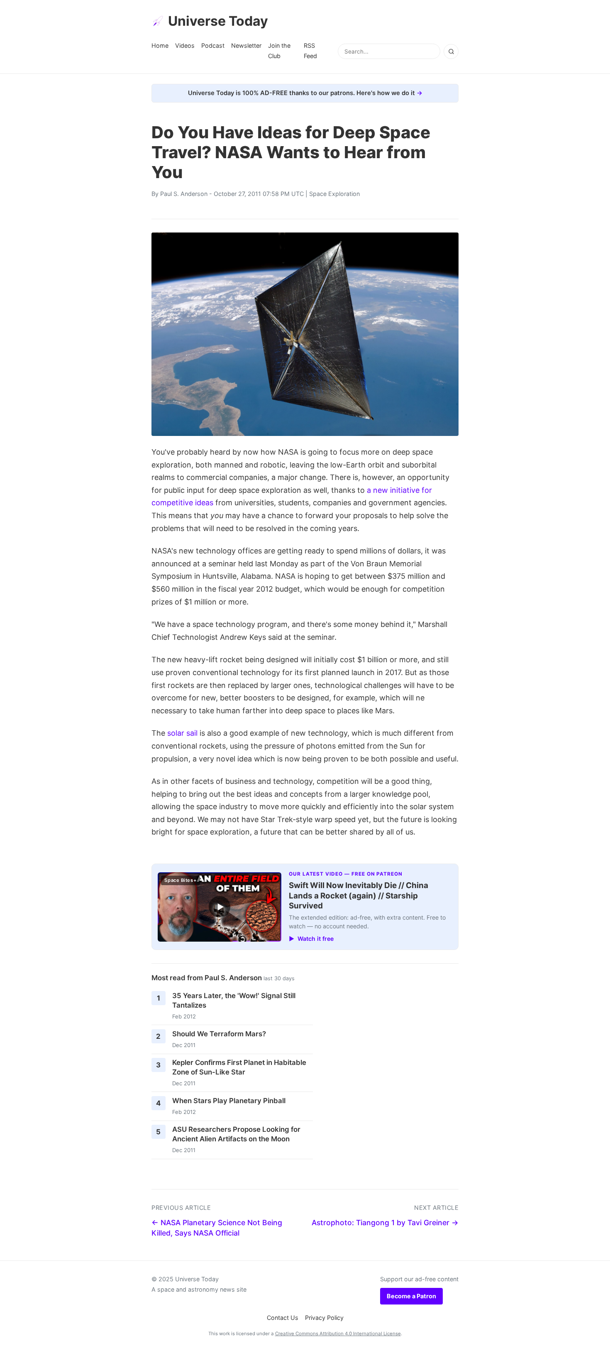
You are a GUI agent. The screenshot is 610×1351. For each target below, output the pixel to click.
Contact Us (282, 1317)
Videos (185, 45)
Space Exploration (334, 193)
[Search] (451, 51)
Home (159, 45)
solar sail (182, 733)
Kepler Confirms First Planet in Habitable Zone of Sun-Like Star (239, 1067)
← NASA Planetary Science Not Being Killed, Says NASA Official (216, 1227)
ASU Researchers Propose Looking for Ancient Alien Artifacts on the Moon (236, 1134)
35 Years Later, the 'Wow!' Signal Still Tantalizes (233, 1000)
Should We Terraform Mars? (219, 1034)
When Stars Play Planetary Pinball (228, 1100)
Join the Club (279, 50)
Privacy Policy (324, 1317)
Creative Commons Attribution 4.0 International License (338, 1333)
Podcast (212, 45)
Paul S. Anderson (183, 193)
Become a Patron (411, 1296)
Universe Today (218, 21)
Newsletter (246, 45)
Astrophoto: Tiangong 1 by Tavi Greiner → (385, 1222)
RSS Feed (310, 50)
